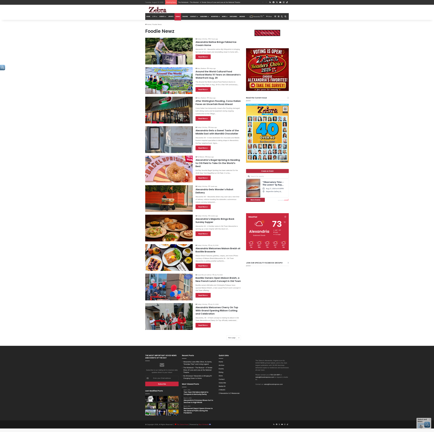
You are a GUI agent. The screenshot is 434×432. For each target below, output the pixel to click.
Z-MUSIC (222, 390)
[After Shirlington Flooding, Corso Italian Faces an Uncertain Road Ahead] (169, 110)
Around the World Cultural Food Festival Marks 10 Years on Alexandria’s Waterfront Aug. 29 (218, 74)
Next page (232, 338)
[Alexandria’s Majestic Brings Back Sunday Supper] (169, 228)
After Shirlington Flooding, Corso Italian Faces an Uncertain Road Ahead (218, 102)
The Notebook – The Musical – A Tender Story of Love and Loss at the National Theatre (197, 370)
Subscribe (203, 16)
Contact (193, 16)
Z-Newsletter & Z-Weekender (229, 393)
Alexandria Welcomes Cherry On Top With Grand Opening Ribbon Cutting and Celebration (217, 310)
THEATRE (185, 16)
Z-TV (154, 16)
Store (221, 376)
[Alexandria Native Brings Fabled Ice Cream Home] (169, 51)
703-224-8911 (275, 375)
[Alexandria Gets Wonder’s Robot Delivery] (169, 198)
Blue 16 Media (204, 424)
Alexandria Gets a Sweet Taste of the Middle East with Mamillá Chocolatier (217, 132)
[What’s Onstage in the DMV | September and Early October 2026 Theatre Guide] (162, 412)
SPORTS (170, 16)
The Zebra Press (182, 424)
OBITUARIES (233, 16)
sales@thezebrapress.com (264, 377)
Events (161, 16)
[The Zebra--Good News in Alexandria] (157, 9)
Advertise (214, 16)
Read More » (203, 57)
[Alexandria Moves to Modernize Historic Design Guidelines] (173, 412)
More (224, 16)
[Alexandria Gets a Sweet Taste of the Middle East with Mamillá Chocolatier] (169, 139)
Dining (178, 16)
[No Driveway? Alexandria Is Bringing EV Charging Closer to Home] (173, 399)
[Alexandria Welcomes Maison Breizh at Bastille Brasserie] (169, 257)
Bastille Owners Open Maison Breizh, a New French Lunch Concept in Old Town (218, 279)
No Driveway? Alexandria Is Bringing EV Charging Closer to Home (201, 2)
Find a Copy (267, 33)
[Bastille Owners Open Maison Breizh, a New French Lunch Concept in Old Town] (169, 287)
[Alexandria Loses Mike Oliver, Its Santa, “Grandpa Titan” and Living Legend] (150, 399)
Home (148, 16)
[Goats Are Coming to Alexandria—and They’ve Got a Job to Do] (173, 406)
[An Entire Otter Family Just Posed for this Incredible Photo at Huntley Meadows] (162, 406)
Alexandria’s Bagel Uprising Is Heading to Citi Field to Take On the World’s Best (218, 163)
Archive (242, 16)
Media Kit (222, 386)
